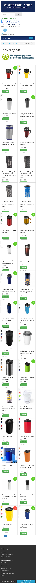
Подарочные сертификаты (7, 572)
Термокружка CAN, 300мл (27, 436)
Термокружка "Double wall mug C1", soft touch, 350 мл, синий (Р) (27, 526)
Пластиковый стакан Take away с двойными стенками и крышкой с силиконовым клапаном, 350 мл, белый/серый (27, 351)
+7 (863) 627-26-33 (11, 24)
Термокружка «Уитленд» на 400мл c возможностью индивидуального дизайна (27, 114)
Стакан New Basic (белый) (9, 113)
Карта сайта (4, 565)
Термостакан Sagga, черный (9, 348)
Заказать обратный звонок (9, 20)
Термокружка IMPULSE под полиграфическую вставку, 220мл (26, 291)
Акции (2, 575)
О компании (4, 551)
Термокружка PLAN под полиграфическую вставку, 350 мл (9, 408)
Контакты (3, 558)
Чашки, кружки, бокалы (14, 43)
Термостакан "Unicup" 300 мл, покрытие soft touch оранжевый (27, 467)
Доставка (3, 552)
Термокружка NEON (7, 524)
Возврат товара (5, 564)
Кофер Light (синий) (7, 465)
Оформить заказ (5, 33)
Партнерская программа (7, 573)
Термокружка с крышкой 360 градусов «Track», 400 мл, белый (9, 496)
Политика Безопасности (7, 554)
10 (29, 536)
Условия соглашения (6, 556)
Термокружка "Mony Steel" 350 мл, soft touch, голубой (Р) (27, 320)
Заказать (6, 91)
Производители (5, 570)
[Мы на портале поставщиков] (18, 56)
